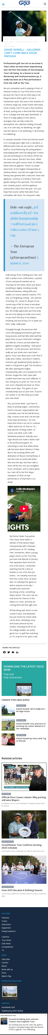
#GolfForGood (20, 224)
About (4, 966)
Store (4, 972)
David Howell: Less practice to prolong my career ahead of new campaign (31, 726)
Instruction (6, 924)
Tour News (6, 940)
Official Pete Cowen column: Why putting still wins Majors (24, 798)
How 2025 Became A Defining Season (22, 890)
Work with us (7, 969)
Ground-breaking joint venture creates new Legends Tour (23, 1020)
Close (46, 1015)
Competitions (7, 947)
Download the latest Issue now (24, 668)
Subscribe (6, 959)
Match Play (6, 976)
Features (5, 917)
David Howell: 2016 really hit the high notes (30, 710)
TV (3, 950)
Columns (14, 39)
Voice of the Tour (7, 841)
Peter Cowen (6, 794)
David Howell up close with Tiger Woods (31, 739)
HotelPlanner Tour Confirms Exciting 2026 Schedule (22, 846)
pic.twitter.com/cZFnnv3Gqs (24, 229)
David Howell (21, 705)
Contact (5, 962)
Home (7, 39)
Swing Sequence (9, 931)
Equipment (6, 927)
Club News (6, 943)
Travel (4, 921)
